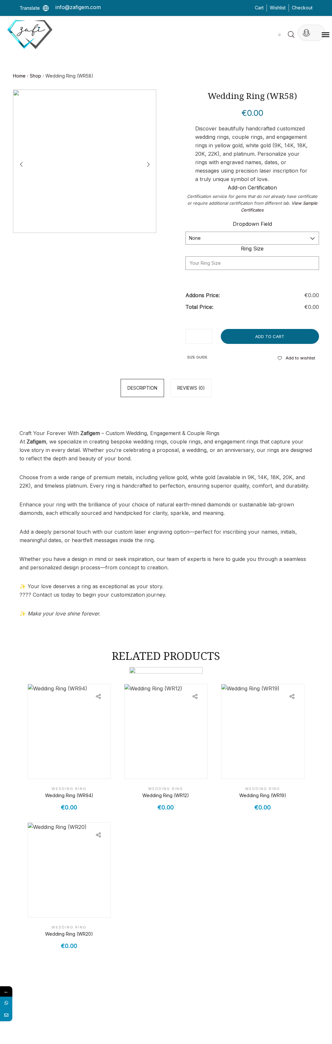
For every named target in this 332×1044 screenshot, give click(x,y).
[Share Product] (98, 696)
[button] (148, 164)
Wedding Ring (69, 788)
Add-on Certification (252, 187)
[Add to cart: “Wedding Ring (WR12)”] (182, 766)
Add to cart (269, 336)
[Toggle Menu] (325, 35)
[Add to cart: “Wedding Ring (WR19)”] (279, 766)
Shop (35, 76)
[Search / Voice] (306, 32)
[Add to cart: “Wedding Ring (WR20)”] (85, 905)
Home (19, 76)
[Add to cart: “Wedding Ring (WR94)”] (85, 766)
